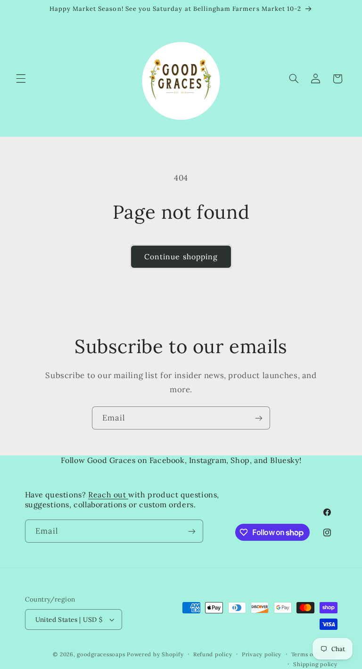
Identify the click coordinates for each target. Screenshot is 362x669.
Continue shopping (181, 256)
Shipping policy (315, 664)
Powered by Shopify (155, 654)
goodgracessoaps (101, 654)
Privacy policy (261, 654)
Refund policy (212, 654)
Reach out (108, 494)
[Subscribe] (259, 417)
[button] (21, 79)
